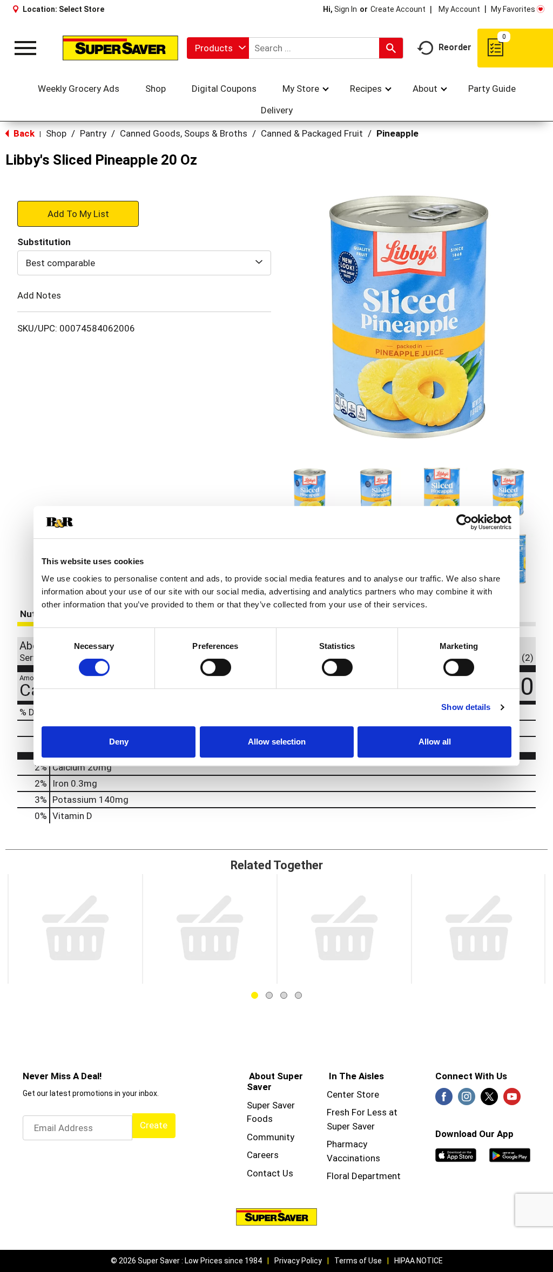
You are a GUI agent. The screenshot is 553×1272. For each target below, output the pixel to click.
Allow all (435, 741)
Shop (56, 133)
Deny (119, 741)
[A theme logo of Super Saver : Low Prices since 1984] (120, 48)
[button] (310, 493)
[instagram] (466, 1099)
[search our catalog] (391, 48)
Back (23, 133)
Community (270, 1137)
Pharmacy (347, 1144)
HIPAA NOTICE (418, 1260)
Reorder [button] (455, 47)
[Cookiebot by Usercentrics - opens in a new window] (464, 522)
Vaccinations (353, 1158)
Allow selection (277, 741)
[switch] (215, 667)
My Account (459, 9)
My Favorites (513, 9)
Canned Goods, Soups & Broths (183, 133)
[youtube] (512, 1099)
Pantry (93, 133)
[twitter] (489, 1099)
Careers (263, 1154)
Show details (465, 707)
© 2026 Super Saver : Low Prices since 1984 (186, 1260)
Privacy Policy (298, 1260)
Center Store (353, 1094)
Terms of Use (358, 1260)
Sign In (345, 9)
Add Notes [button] (39, 295)
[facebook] (444, 1099)
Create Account (398, 9)
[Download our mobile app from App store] (455, 1154)
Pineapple (397, 133)
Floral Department (364, 1175)
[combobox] (218, 48)
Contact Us (270, 1173)
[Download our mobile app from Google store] (509, 1154)
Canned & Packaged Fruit (312, 133)
